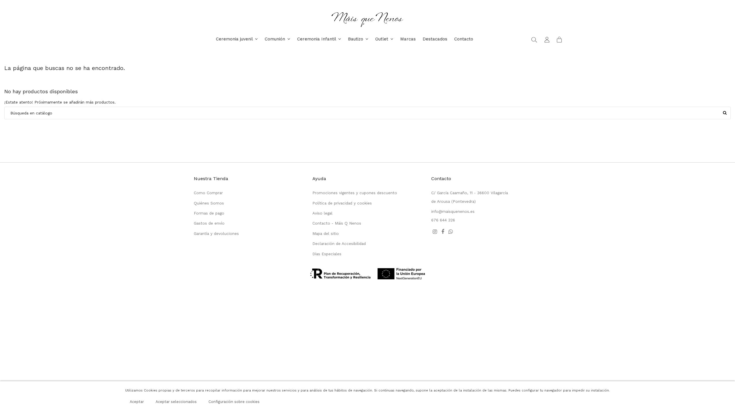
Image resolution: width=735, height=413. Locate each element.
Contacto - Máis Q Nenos (336, 223)
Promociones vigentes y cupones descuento (354, 192)
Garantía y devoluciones (216, 233)
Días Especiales (326, 254)
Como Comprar (208, 192)
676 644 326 (443, 220)
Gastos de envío (209, 223)
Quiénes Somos (209, 203)
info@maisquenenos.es (453, 211)
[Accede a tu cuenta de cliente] (547, 39)
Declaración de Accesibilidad (339, 243)
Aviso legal (322, 213)
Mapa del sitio (325, 233)
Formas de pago (209, 213)
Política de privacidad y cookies (342, 203)
